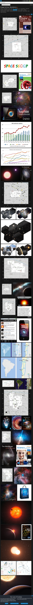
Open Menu (3, 2)
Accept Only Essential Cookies (14, 603)
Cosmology (16, 8)
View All (2, 8)
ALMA (9, 8)
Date (31, 14)
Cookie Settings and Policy (24, 603)
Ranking (29, 14)
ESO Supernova (23, 8)
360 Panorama (6, 8)
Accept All (6, 603)
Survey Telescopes (3, 12)
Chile (13, 8)
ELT (19, 8)
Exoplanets (27, 8)
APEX (11, 8)
